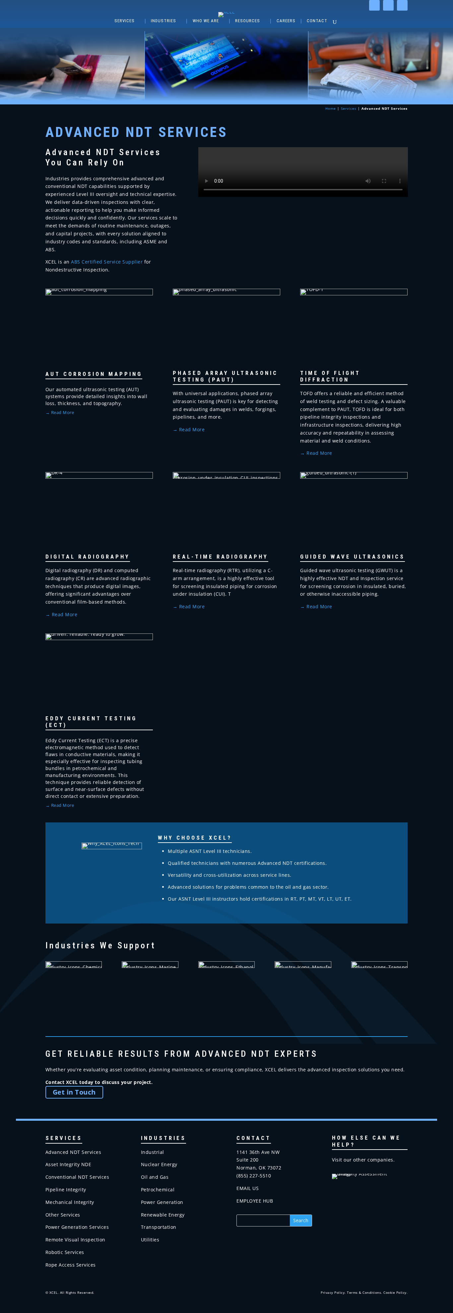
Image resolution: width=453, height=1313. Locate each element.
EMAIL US (247, 1188)
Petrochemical (158, 1189)
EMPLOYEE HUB (254, 1201)
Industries (163, 21)
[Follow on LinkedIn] (374, 5)
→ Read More (189, 429)
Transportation (158, 1227)
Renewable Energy (163, 1215)
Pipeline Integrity (65, 1189)
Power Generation (162, 1202)
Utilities (150, 1239)
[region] (226, 66)
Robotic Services (64, 1252)
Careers (286, 21)
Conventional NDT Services (77, 1177)
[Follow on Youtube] (402, 5)
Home (330, 108)
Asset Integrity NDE (68, 1164)
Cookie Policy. (395, 1292)
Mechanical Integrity (69, 1202)
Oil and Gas (155, 1177)
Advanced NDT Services (73, 1152)
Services (124, 21)
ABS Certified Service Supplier (107, 262)
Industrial (152, 1152)
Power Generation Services (77, 1227)
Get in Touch (74, 1092)
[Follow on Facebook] (388, 5)
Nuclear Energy (159, 1164)
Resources (247, 21)
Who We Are (206, 21)
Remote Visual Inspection (75, 1239)
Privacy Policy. (333, 1292)
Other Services (62, 1215)
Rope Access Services (70, 1265)
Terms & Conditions (364, 1292)
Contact (317, 21)
